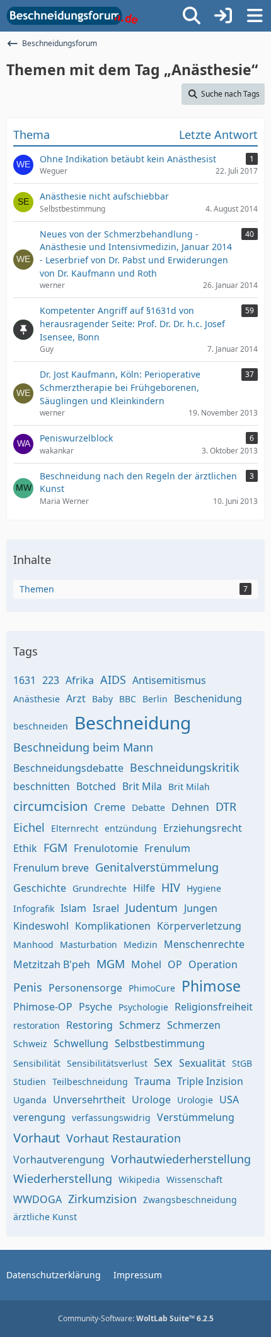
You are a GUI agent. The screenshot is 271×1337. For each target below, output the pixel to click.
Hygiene (204, 888)
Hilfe (144, 888)
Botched (96, 786)
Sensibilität (37, 1063)
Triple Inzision (210, 1081)
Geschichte (39, 888)
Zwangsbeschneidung (190, 1200)
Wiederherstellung (62, 1178)
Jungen (200, 908)
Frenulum (167, 848)
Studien (29, 1082)
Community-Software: (136, 1318)
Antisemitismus (169, 680)
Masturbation (88, 944)
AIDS (113, 679)
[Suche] (191, 15)
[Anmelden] (223, 16)
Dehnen (190, 807)
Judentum (151, 907)
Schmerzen (194, 1025)
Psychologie (143, 1007)
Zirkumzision (102, 1198)
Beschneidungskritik (184, 767)
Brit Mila (142, 786)
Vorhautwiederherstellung (181, 1158)
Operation (213, 964)
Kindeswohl (41, 926)
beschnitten (41, 786)
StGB (242, 1063)
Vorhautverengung (59, 1159)
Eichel (29, 827)
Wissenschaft (194, 1179)
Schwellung (81, 1043)
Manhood (33, 944)
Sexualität (202, 1063)
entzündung (131, 828)
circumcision (50, 806)
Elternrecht (74, 828)
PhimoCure (152, 988)
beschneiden (40, 726)
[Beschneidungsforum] (72, 15)
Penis (27, 987)
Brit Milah (189, 787)
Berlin (155, 699)
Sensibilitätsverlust (107, 1063)
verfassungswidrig (111, 1118)
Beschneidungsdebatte (68, 768)
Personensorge (85, 988)
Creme (109, 807)
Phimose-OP (42, 1007)
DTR (226, 806)
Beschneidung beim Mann (83, 747)
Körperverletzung (199, 926)
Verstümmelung (195, 1117)
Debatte (148, 807)
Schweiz (30, 1044)
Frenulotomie (106, 848)
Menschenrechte (204, 944)
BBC (127, 699)
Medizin (141, 944)
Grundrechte (99, 888)
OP (175, 964)
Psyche (95, 1007)
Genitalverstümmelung (157, 867)
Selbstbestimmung (160, 1043)
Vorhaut (36, 1137)
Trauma (152, 1081)
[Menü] (254, 15)
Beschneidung (132, 722)
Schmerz (140, 1025)
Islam (73, 908)
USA (229, 1099)
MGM (110, 963)
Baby (102, 699)
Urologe (151, 1099)
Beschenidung (208, 698)
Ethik (25, 848)
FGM (55, 847)
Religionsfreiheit (214, 1007)
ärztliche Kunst (45, 1217)
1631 (24, 680)
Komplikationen (113, 926)
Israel (106, 908)
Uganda (30, 1100)
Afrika (80, 680)
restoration (36, 1025)
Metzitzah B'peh (51, 964)
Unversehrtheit (89, 1099)
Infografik (33, 908)
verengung (39, 1117)
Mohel (146, 964)
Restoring (89, 1025)
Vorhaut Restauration (123, 1138)
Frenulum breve (51, 868)
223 (50, 680)
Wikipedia (139, 1179)
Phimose (211, 986)
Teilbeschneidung (90, 1082)
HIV (170, 887)
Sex (163, 1062)
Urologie (195, 1100)
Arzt (76, 698)
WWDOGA (37, 1199)
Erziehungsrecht (202, 828)
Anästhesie (36, 699)
